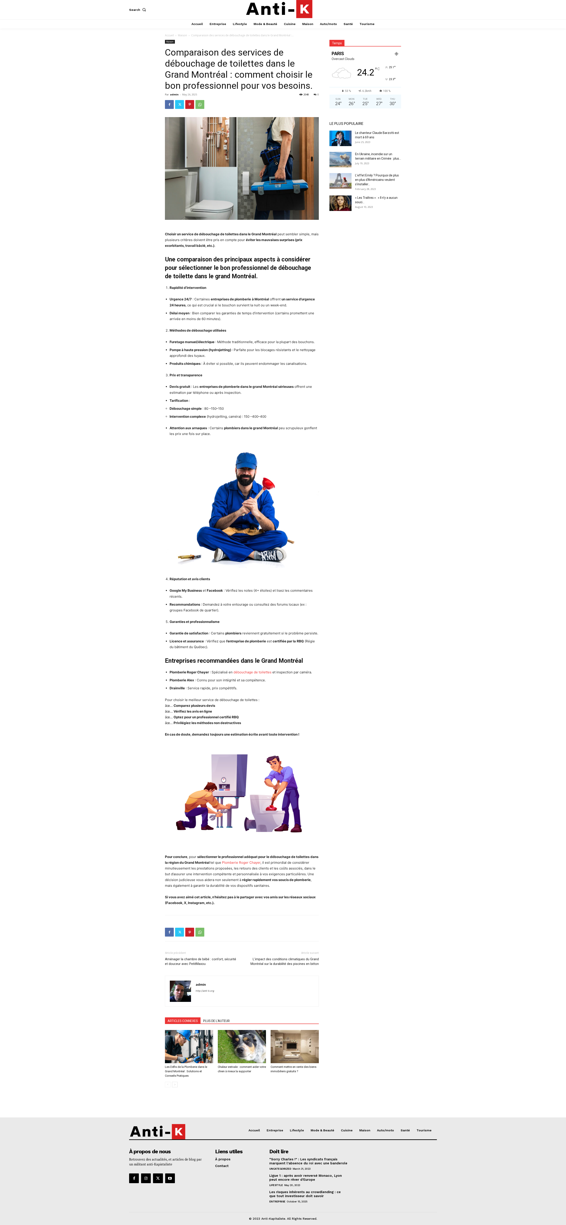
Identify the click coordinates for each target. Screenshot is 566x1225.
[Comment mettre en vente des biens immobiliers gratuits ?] (295, 1046)
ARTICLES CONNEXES (183, 1021)
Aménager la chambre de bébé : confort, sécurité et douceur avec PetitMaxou (200, 961)
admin (174, 94)
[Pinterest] (189, 104)
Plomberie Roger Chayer (241, 862)
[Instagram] (146, 1178)
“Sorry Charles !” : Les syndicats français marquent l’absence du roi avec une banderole (308, 1161)
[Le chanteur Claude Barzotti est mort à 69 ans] (340, 138)
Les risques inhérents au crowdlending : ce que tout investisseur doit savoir (305, 1194)
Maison (182, 35)
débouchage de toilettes (252, 672)
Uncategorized (280, 1168)
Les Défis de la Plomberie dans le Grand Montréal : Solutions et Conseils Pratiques (186, 1071)
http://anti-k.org (205, 990)
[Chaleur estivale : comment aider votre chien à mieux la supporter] (242, 1046)
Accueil (169, 35)
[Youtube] (170, 1178)
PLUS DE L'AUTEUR (216, 1021)
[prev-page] (167, 1084)
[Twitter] (179, 104)
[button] (138, 9)
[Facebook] (169, 104)
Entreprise (277, 1201)
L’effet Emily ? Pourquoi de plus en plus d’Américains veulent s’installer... (377, 180)
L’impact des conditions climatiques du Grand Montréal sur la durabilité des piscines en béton (284, 961)
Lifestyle (276, 1185)
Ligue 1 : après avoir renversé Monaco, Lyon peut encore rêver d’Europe (305, 1178)
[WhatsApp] (199, 104)
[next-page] (175, 1084)
